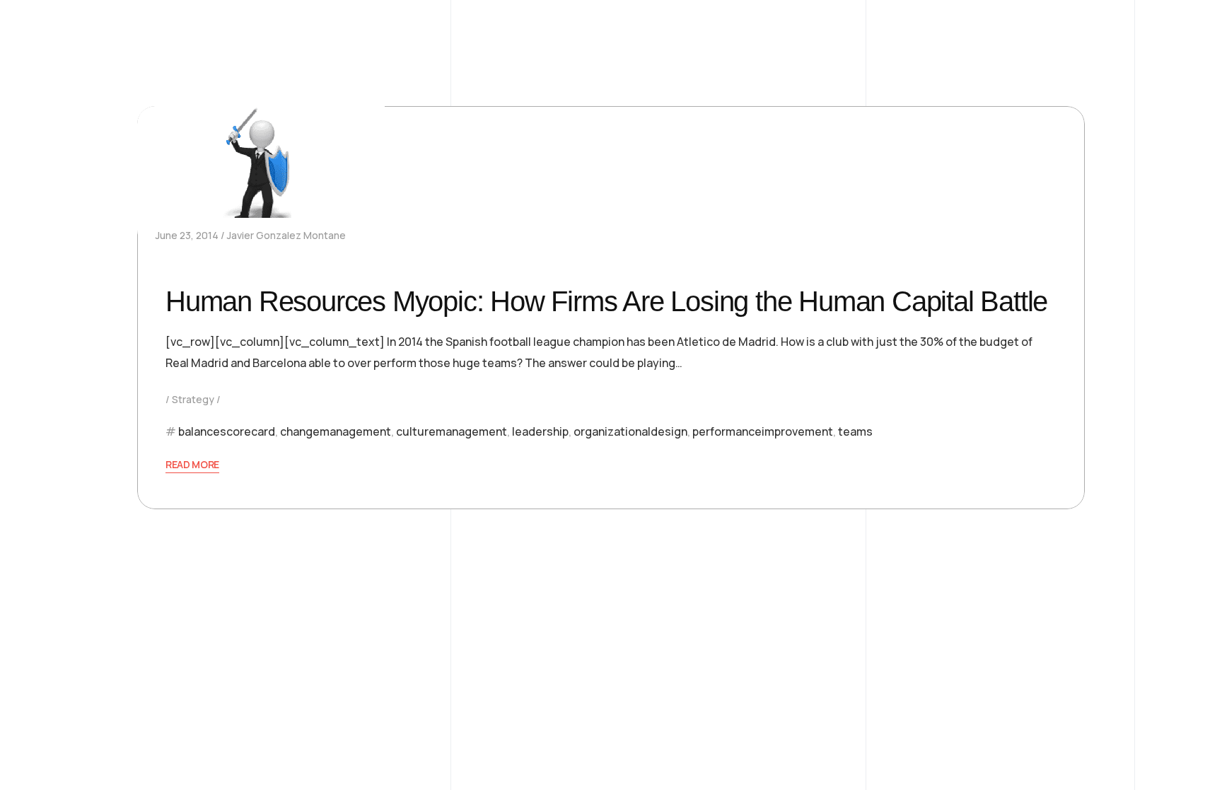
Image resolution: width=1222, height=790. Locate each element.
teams (855, 431)
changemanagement (335, 431)
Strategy (193, 399)
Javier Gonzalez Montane (286, 235)
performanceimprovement (762, 431)
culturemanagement (451, 431)
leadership (540, 431)
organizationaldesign (630, 431)
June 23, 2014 (187, 235)
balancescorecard (226, 431)
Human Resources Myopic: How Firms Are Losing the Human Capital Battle (606, 301)
